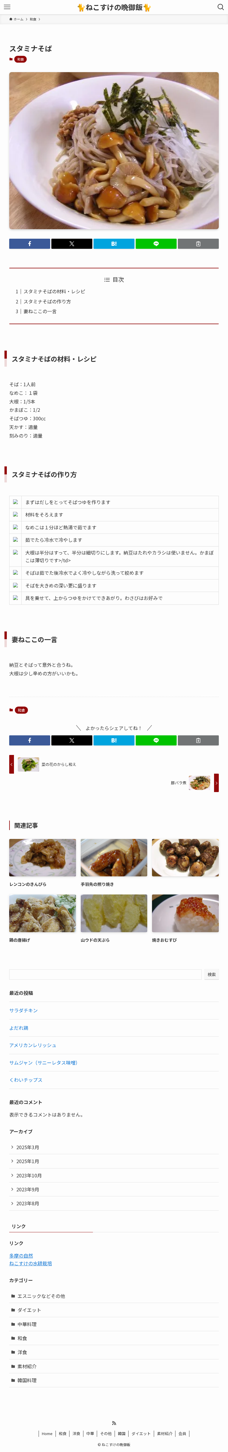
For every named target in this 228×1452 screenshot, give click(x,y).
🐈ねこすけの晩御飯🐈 (114, 7)
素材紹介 (27, 1366)
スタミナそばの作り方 (47, 301)
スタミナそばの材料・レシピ (54, 291)
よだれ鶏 (18, 1027)
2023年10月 (29, 1175)
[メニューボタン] (7, 7)
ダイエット (29, 1309)
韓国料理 (27, 1380)
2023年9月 (27, 1189)
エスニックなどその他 (41, 1295)
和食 (20, 59)
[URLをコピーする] (198, 244)
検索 (212, 974)
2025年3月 (27, 1147)
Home (47, 1433)
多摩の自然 (21, 1255)
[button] (29, 244)
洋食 (22, 1352)
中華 (90, 1433)
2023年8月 (27, 1203)
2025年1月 (27, 1161)
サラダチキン (23, 1010)
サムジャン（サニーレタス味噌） (44, 1062)
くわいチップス (25, 1079)
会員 (182, 1433)
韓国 (122, 1433)
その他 (106, 1433)
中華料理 (27, 1324)
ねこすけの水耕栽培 (30, 1263)
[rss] (114, 1423)
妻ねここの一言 (40, 311)
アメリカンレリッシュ (32, 1045)
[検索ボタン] (221, 7)
